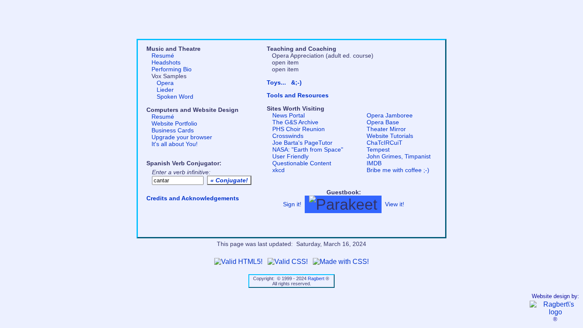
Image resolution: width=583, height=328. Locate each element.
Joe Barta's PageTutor (302, 142)
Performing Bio (172, 69)
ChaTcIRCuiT (384, 142)
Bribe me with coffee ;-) (398, 170)
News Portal (288, 115)
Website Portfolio (174, 123)
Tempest (378, 149)
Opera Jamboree (390, 115)
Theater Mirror (386, 129)
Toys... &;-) (284, 82)
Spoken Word (175, 96)
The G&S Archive (295, 122)
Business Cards (173, 130)
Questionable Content (301, 163)
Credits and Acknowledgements (192, 198)
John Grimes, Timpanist (399, 156)
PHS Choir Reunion (298, 129)
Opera (165, 82)
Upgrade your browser (182, 137)
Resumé (163, 55)
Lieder (165, 89)
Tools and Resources (298, 95)
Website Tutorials (390, 135)
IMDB (374, 163)
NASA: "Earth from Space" (307, 149)
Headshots (166, 62)
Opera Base (383, 122)
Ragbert (316, 278)
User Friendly (290, 156)
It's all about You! (175, 144)
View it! (394, 203)
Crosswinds (287, 135)
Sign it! (292, 203)
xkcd (278, 170)
